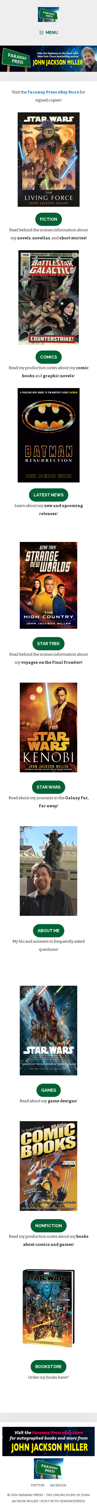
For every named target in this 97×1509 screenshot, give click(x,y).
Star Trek (48, 643)
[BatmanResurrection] (49, 481)
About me (49, 930)
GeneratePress (72, 1501)
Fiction (48, 219)
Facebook (58, 1485)
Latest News (49, 494)
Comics (48, 357)
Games (48, 1090)
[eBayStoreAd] (48, 1455)
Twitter (37, 1485)
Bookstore (48, 1366)
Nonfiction (48, 1225)
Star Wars (49, 787)
